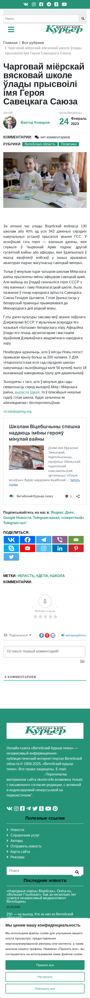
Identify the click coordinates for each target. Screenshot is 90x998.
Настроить (45, 977)
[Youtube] (27, 548)
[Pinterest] (76, 548)
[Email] (76, 540)
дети (43, 576)
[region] (45, 958)
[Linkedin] (60, 548)
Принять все (45, 965)
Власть (27, 576)
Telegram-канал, (46, 518)
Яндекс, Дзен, (62, 512)
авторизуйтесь (75, 635)
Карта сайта (20, 852)
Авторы (16, 841)
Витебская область (40, 144)
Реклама (17, 857)
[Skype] (11, 548)
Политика (68, 144)
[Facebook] (27, 540)
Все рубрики (33, 43)
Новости (17, 830)
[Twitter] (11, 557)
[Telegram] (43, 540)
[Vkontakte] (11, 540)
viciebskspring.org (17, 411)
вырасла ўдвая (27, 392)
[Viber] (60, 540)
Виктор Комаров (35, 122)
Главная (10, 43)
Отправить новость (26, 846)
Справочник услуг (25, 835)
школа (58, 576)
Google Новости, (17, 518)
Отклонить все (45, 988)
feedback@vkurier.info (25, 774)
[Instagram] (43, 548)
